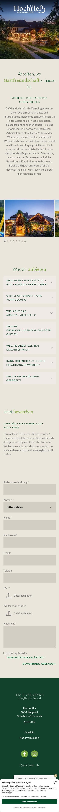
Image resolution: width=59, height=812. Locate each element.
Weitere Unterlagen (14, 605)
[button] (5, 241)
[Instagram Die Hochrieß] (34, 754)
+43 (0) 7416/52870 (29, 695)
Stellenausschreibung (16, 482)
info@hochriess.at (29, 698)
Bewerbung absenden (39, 663)
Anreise (29, 722)
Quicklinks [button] (26, 765)
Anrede (8, 499)
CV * (6, 588)
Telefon (7, 570)
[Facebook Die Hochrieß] (24, 754)
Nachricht (9, 623)
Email (7, 552)
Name (7, 517)
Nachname (10, 535)
